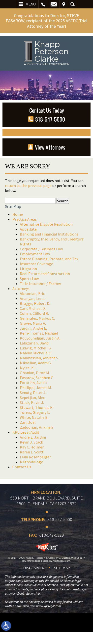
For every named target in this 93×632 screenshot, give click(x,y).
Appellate (28, 229)
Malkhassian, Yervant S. (39, 357)
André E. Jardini (33, 437)
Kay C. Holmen (32, 447)
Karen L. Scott (32, 451)
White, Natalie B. (34, 417)
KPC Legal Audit (25, 432)
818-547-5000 (59, 519)
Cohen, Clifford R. (34, 313)
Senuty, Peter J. (33, 392)
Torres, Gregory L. (35, 412)
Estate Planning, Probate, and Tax (49, 258)
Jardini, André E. (33, 328)
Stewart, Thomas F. (36, 407)
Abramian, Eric (32, 293)
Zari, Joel (28, 422)
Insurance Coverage (36, 263)
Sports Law (29, 278)
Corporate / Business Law (41, 248)
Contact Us (21, 466)
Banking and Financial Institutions (49, 234)
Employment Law (35, 253)
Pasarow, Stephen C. (37, 377)
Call (43, 4)
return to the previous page (28, 185)
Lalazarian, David (34, 343)
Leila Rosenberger (35, 456)
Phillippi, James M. (36, 387)
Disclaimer (33, 568)
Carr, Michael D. (33, 308)
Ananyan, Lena (32, 298)
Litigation (28, 268)
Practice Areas (24, 219)
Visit (64, 4)
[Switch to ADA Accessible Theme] (6, 626)
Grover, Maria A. (33, 323)
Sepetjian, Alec (32, 397)
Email (54, 4)
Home (17, 214)
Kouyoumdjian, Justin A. (40, 338)
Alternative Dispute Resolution (46, 224)
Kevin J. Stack (31, 442)
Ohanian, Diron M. (35, 372)
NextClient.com (61, 560)
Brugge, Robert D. (35, 303)
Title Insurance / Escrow (40, 283)
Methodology (31, 461)
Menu (31, 4)
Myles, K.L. (28, 367)
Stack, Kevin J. (32, 402)
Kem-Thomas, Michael (39, 333)
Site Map (62, 568)
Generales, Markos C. (37, 318)
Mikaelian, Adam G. (36, 362)
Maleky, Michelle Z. (35, 352)
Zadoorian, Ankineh (36, 427)
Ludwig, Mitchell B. (36, 347)
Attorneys (21, 288)
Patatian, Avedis (33, 382)
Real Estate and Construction (45, 273)
